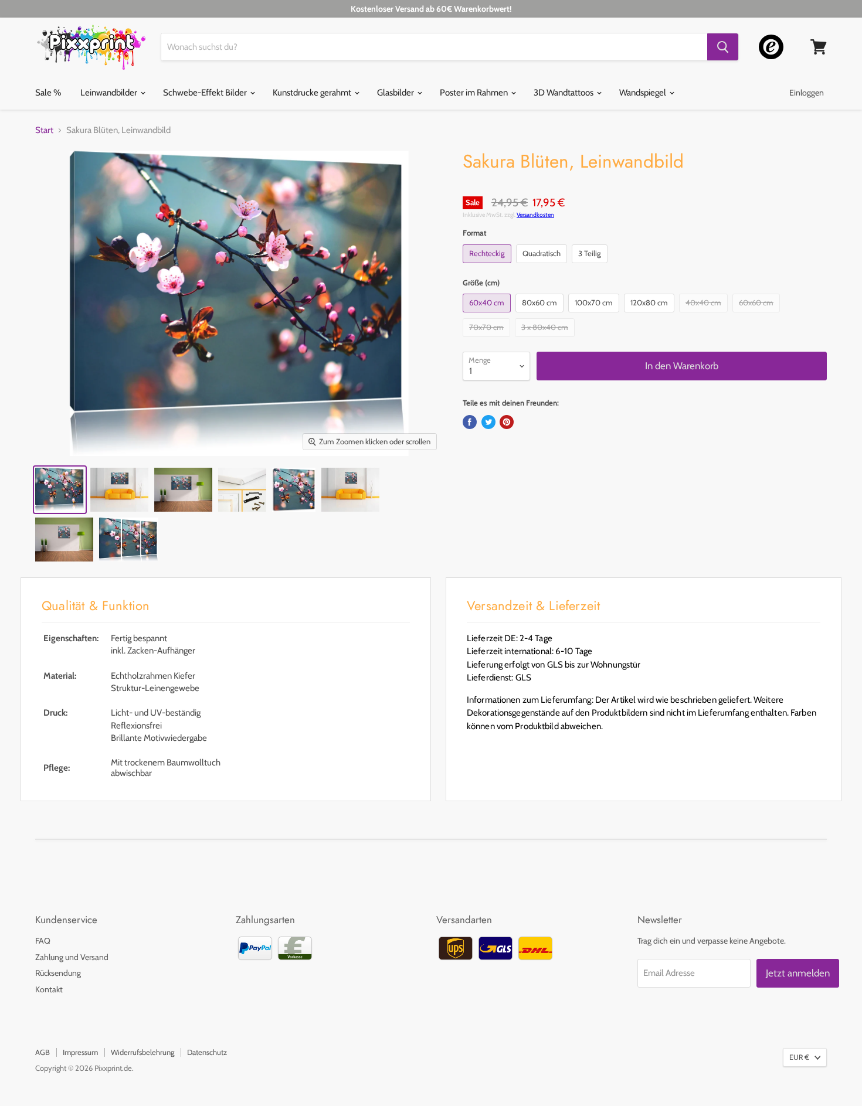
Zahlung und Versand (71, 957)
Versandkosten (535, 215)
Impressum (80, 1052)
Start (44, 130)
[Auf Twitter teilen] (488, 422)
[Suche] (722, 46)
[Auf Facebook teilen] (470, 422)
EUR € (799, 1057)
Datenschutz (207, 1052)
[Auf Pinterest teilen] (507, 422)
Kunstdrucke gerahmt (313, 92)
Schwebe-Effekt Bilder (206, 92)
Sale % (48, 92)
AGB (42, 1052)
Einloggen (806, 92)
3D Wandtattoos (564, 92)
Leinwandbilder (109, 92)
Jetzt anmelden (798, 973)
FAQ (42, 940)
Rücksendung (58, 973)
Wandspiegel (643, 92)
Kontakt (49, 989)
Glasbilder (396, 92)
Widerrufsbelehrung (142, 1052)
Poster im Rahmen (475, 92)
